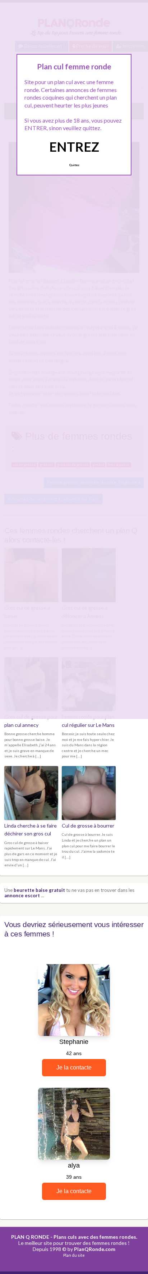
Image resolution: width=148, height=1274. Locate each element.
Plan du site (74, 1255)
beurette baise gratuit (39, 890)
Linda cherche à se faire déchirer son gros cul (30, 829)
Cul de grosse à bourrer (88, 825)
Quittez (74, 165)
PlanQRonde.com (94, 1249)
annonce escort (22, 895)
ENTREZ (74, 147)
